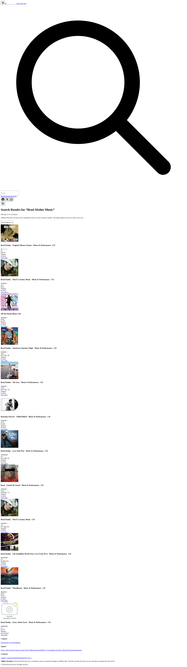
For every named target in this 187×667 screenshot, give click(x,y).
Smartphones (21, 658)
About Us (8, 642)
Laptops (14, 658)
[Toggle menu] (3, 3)
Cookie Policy (24, 650)
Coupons (14, 196)
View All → (28, 658)
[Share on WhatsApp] (11, 199)
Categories (8, 196)
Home (3, 196)
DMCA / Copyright (47, 650)
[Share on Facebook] (3, 199)
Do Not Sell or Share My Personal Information (67, 650)
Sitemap (17, 642)
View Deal (4, 258)
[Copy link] (3, 204)
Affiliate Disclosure (35, 650)
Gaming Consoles (6, 658)
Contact (13, 642)
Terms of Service (15, 650)
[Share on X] (7, 199)
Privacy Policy (5, 650)
